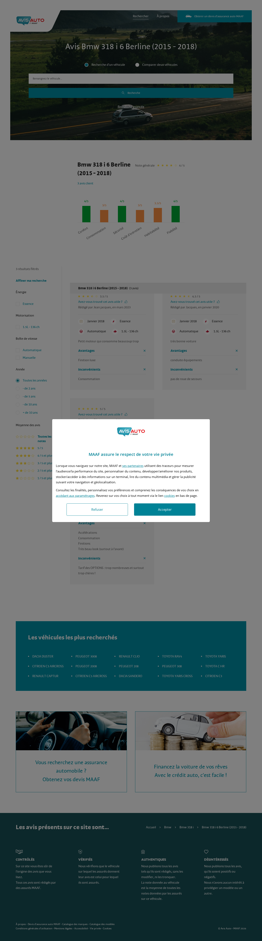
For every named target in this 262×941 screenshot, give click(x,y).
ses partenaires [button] (132, 466)
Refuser (97, 509)
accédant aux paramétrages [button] (75, 496)
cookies (169, 496)
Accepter (165, 509)
